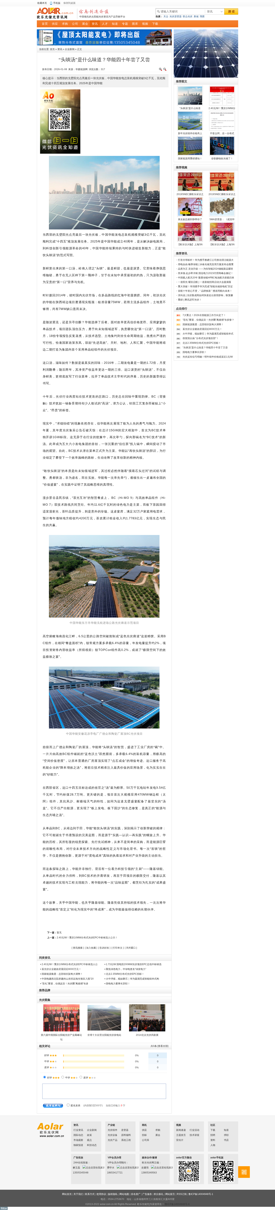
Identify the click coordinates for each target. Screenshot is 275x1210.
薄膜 (202, 16)
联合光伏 (187, 16)
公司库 (145, 1140)
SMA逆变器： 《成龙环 (222, 219)
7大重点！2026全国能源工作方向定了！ (204, 315)
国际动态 (78, 1135)
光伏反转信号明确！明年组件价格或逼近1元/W (208, 356)
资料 (212, 1140)
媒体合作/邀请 (149, 1157)
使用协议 (101, 1194)
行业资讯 (78, 1130)
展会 (157, 1135)
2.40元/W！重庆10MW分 (222, 108)
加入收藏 (91, 947)
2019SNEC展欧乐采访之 (190, 194)
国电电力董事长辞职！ (195, 352)
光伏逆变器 (176, 16)
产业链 (111, 1125)
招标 (144, 1135)
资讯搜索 (78, 947)
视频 (178, 1125)
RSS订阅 (182, 1194)
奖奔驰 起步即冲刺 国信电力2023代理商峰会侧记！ (205, 273)
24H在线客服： (78, 1162)
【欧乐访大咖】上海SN (190, 244)
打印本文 (117, 947)
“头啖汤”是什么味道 (190, 108)
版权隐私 (113, 1194)
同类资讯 (44, 957)
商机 (144, 1125)
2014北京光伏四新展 (147, 1035)
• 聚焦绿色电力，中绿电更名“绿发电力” (125, 969)
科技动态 (92, 1145)
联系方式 (90, 1194)
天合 (165, 16)
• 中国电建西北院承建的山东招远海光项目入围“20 (67, 978)
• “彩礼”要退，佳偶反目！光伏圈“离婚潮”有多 (64, 983)
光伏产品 (112, 1140)
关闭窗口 (131, 947)
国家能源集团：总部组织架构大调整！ (203, 324)
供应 (144, 1130)
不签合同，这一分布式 (222, 133)
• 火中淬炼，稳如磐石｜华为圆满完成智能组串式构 (131, 978)
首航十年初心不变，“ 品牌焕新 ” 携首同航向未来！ (205, 290)
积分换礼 (158, 1194)
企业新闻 (69, 49)
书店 (226, 1140)
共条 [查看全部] (159, 1046)
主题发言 (181, 1135)
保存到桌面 (69, 3)
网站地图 (124, 1194)
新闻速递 (181, 1130)
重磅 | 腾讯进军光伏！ (190, 299)
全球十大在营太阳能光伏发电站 (104, 1035)
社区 (212, 1125)
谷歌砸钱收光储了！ (222, 158)
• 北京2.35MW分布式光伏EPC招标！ (124, 974)
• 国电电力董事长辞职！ (117, 983)
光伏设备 (112, 1135)
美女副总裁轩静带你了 (190, 219)
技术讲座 (194, 1135)
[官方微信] (244, 1172)
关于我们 (78, 1194)
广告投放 (78, 1157)
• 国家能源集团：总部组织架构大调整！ (61, 974)
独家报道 (78, 1145)
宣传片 (179, 1140)
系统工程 (126, 1140)
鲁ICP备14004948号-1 (200, 1194)
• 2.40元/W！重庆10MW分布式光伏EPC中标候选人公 (69, 964)
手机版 (56, 3)
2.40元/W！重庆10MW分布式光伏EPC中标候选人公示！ (87, 937)
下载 (212, 1130)
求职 (226, 1135)
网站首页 (67, 1194)
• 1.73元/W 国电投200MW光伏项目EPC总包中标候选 (132, 964)
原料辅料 (126, 1135)
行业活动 (194, 1130)
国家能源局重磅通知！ (190, 158)
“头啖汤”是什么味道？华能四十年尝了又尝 (205, 347)
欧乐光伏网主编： (147, 1162)
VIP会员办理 (114, 1157)
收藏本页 (42, 3)
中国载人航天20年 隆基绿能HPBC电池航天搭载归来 (206, 277)
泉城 (196, 16)
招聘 (212, 1135)
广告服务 (147, 1194)
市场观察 (78, 1140)
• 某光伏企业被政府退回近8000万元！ (60, 969)
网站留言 (170, 1194)
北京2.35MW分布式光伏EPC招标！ (202, 343)
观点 (89, 1140)
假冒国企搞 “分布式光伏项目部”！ (201, 338)
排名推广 (136, 1194)
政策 (89, 1135)
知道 (226, 1130)
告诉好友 (104, 947)
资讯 (59, 49)
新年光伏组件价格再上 (190, 133)
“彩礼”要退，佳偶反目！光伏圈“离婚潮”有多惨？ (208, 319)
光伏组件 (112, 1130)
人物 (212, 1145)
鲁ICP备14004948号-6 (177, 1204)
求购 (157, 1130)
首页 (52, 49)
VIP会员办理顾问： (113, 1162)
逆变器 (124, 1130)
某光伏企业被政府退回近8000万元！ (202, 329)
